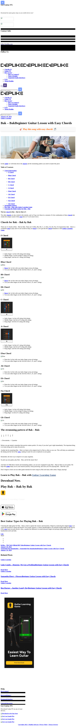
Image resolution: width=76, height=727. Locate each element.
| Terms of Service (53, 724)
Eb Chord (11, 197)
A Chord (11, 188)
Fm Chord (11, 200)
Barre (6, 268)
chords (25, 163)
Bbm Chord (12, 175)
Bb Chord (11, 178)
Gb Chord (11, 204)
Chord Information (10, 170)
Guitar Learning (6, 118)
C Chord (11, 185)
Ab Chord (11, 194)
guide (6, 163)
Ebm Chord (12, 191)
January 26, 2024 (6, 116)
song (20, 217)
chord (8, 212)
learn (34, 228)
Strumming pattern (10, 205)
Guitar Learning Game (44, 475)
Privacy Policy (44, 724)
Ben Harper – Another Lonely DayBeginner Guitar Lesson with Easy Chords (31, 588)
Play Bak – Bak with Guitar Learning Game (18, 207)
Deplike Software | (34, 724)
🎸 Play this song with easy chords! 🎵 (38, 129)
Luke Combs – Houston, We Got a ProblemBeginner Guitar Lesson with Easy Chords (35, 565)
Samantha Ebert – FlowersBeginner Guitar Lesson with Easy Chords (28, 576)
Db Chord (11, 182)
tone (70, 526)
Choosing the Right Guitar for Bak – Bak (17, 209)
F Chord (11, 172)
